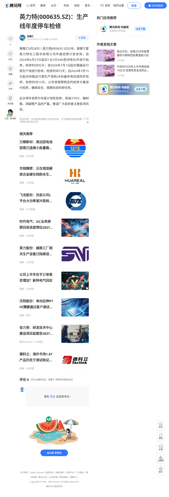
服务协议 (50, 472)
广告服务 (80, 472)
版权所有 (58, 486)
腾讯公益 (43, 477)
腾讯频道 (64, 477)
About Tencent (37, 472)
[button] (140, 28)
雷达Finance (26, 342)
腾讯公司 (50, 486)
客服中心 (74, 477)
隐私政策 (60, 472)
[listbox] (54, 250)
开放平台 (70, 472)
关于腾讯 (24, 472)
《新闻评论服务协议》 (64, 379)
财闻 (21, 156)
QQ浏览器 (53, 477)
